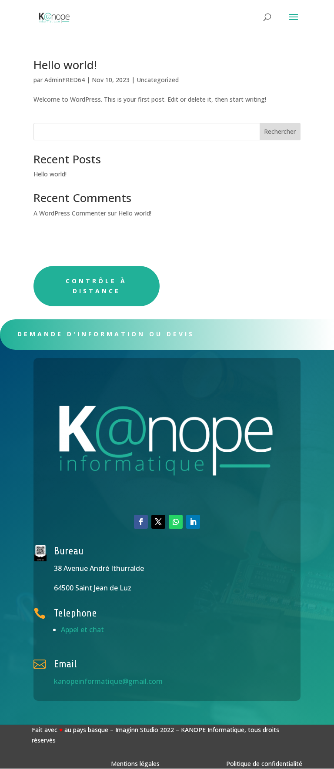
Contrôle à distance (96, 286)
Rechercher (280, 131)
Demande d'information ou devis (105, 334)
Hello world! (65, 65)
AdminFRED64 (64, 80)
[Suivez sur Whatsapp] (176, 522)
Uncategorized (158, 80)
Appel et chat (82, 629)
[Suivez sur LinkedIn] (193, 522)
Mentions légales (135, 763)
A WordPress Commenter (69, 213)
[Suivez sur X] (158, 522)
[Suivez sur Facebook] (141, 522)
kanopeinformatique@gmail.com (108, 681)
